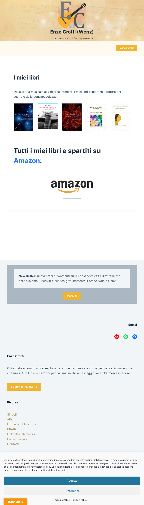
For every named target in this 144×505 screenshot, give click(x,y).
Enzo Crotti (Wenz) (72, 32)
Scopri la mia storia (24, 386)
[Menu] (8, 48)
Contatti (13, 444)
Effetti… (12, 429)
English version (17, 439)
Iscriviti (72, 296)
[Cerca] (72, 48)
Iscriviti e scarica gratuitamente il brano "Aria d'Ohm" (78, 281)
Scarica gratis (126, 47)
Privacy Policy (79, 499)
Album (11, 419)
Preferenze (72, 491)
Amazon (27, 160)
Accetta (72, 480)
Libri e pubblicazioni (21, 424)
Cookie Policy (62, 499)
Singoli (12, 414)
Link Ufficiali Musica (21, 434)
